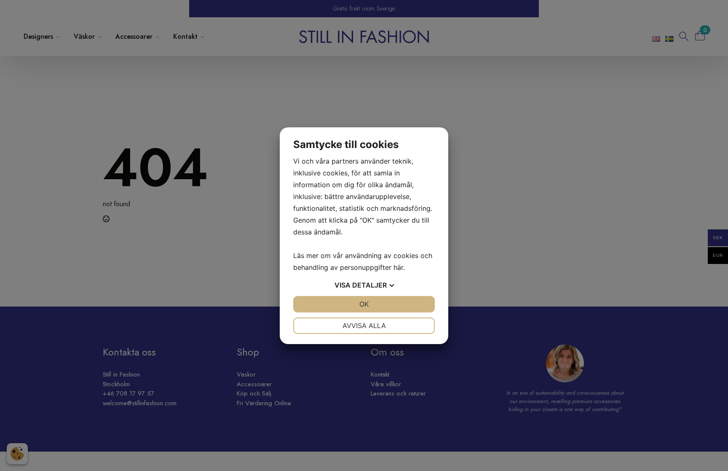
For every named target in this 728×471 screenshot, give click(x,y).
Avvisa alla (364, 325)
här (398, 267)
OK (364, 304)
